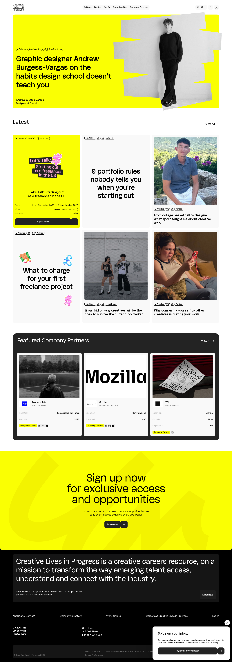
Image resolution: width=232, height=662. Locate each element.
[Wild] (183, 376)
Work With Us (113, 616)
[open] (210, 7)
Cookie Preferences (94, 655)
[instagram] (43, 425)
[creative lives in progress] (18, 7)
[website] (39, 425)
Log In (215, 616)
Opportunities (120, 7)
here (50, 595)
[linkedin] (46, 425)
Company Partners (139, 7)
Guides (97, 7)
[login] (216, 7)
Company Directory (71, 616)
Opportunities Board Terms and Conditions (124, 651)
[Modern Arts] (49, 376)
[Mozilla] (116, 376)
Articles (88, 7)
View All (210, 124)
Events (107, 7)
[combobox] (201, 7)
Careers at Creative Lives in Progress (167, 616)
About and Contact (24, 616)
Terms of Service (92, 651)
